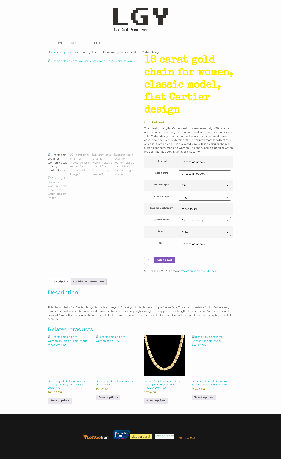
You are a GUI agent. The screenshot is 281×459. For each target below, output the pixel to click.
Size (161, 243)
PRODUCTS (76, 43)
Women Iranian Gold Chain (199, 271)
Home (52, 52)
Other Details (162, 220)
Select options (60, 400)
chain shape (161, 196)
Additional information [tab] (88, 281)
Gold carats (161, 173)
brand (161, 231)
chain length (161, 184)
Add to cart (164, 259)
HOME (58, 43)
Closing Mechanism (161, 208)
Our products (67, 52)
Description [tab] (60, 281)
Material (162, 161)
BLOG (98, 43)
